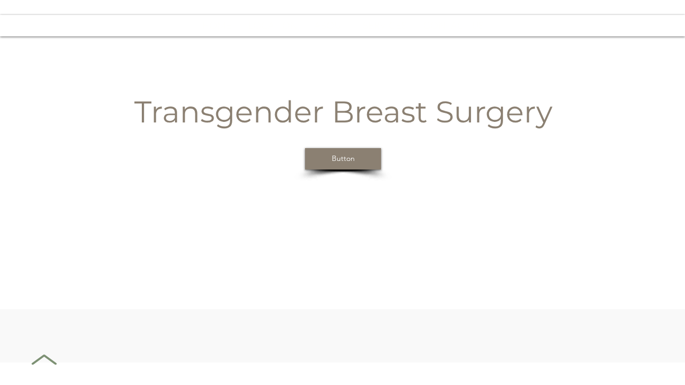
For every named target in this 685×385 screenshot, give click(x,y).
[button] (384, 25)
